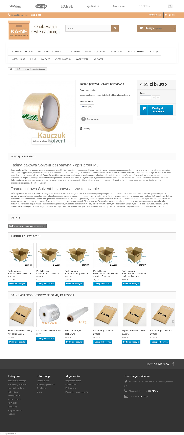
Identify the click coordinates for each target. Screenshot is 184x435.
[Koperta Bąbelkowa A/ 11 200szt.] (106, 314)
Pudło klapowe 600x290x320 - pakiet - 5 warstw (76, 273)
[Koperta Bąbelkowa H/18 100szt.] (134, 314)
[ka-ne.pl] (34, 30)
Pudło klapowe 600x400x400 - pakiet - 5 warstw (19, 273)
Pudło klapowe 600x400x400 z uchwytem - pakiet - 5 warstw (105, 273)
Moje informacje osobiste (76, 392)
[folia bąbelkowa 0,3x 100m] (49, 314)
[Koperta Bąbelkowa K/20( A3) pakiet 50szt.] (20, 314)
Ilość (142, 93)
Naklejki (154, 51)
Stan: (82, 90)
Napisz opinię (93, 119)
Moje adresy (70, 388)
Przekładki (116, 51)
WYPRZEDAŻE (82, 59)
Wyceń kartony (63, 59)
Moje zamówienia (73, 381)
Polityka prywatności (46, 384)
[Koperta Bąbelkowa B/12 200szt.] (163, 314)
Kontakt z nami (155, 15)
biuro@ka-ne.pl (141, 396)
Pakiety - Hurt (17, 59)
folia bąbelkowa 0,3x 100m (48, 330)
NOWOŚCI (98, 59)
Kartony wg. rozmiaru (50, 51)
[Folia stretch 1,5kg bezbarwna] (77, 314)
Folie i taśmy (73, 51)
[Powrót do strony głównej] (11, 69)
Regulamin (41, 388)
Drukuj (87, 129)
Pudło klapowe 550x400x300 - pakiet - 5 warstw (48, 273)
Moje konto (72, 376)
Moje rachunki (71, 384)
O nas (33, 59)
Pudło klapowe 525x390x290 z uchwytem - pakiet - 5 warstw (134, 273)
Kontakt (45, 59)
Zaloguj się (170, 15)
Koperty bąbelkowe (95, 51)
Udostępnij (87, 107)
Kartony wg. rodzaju (21, 51)
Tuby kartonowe (136, 51)
